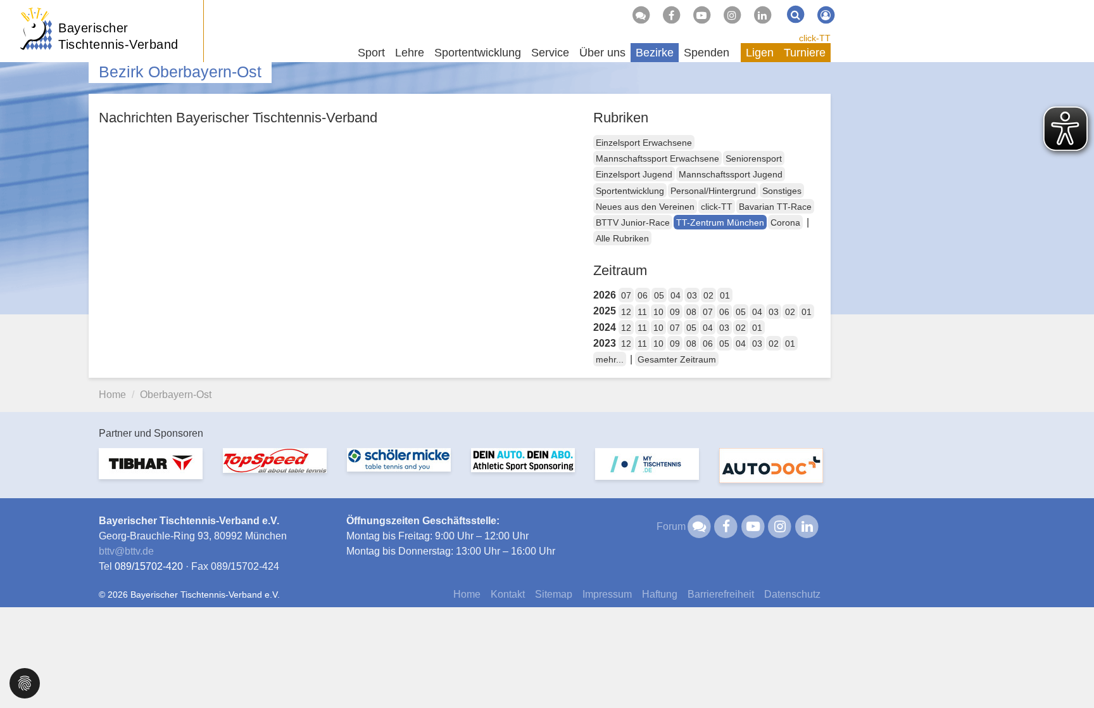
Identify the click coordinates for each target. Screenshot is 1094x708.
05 (659, 295)
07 (626, 295)
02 (708, 295)
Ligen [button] (760, 52)
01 (725, 295)
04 (675, 295)
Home (112, 394)
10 (658, 312)
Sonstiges (782, 191)
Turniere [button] (805, 52)
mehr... (610, 359)
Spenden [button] (706, 52)
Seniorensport (754, 158)
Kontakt (508, 594)
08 (691, 312)
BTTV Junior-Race (633, 222)
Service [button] (550, 52)
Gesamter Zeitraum (677, 359)
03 (692, 295)
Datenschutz (792, 594)
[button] (25, 682)
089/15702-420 (149, 566)
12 (626, 312)
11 (642, 312)
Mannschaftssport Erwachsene (657, 158)
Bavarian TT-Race (775, 207)
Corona (785, 222)
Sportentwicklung (630, 191)
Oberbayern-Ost (175, 394)
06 (643, 295)
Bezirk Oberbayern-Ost (180, 71)
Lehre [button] (409, 52)
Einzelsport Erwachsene (644, 143)
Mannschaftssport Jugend (731, 174)
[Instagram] (732, 15)
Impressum (607, 594)
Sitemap (553, 594)
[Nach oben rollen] (1068, 672)
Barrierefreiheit (721, 594)
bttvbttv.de (126, 551)
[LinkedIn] (762, 15)
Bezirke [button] (655, 52)
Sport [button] (371, 52)
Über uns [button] (602, 52)
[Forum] (641, 15)
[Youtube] (701, 15)
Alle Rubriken (622, 238)
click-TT (815, 38)
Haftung (659, 594)
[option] (151, 471)
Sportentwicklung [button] (477, 52)
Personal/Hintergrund (713, 191)
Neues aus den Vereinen (645, 207)
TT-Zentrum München (720, 222)
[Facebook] (671, 15)
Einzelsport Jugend (634, 174)
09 (675, 312)
